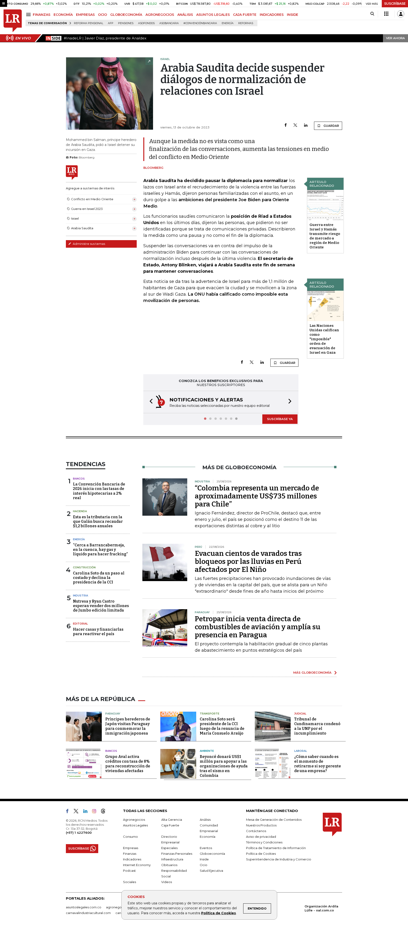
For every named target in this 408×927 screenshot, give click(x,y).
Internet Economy (137, 865)
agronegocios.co (119, 907)
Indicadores (132, 859)
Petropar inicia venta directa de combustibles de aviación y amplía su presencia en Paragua (257, 627)
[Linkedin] (305, 125)
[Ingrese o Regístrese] (400, 13)
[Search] (372, 14)
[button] (149, 402)
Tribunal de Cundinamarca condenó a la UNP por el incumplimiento (317, 726)
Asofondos (146, 23)
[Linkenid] (87, 812)
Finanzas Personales (176, 853)
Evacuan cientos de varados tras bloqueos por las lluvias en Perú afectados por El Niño (248, 561)
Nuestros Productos (261, 825)
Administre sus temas (88, 244)
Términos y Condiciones (264, 842)
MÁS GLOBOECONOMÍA (312, 672)
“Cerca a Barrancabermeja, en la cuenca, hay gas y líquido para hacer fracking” (100, 549)
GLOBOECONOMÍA (126, 15)
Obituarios (169, 865)
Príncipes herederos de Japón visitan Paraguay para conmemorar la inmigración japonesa (127, 726)
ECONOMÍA (63, 15)
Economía (207, 836)
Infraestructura (172, 859)
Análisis (205, 819)
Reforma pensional (88, 23)
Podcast (129, 870)
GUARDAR (331, 126)
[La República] (13, 20)
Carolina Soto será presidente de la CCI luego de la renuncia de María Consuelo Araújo (222, 726)
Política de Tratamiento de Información (276, 848)
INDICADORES (272, 15)
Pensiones (125, 23)
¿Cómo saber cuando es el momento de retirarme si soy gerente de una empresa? (317, 763)
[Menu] (29, 14)
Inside (204, 859)
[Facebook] (286, 125)
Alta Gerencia (171, 819)
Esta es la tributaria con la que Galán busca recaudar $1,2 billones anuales (98, 521)
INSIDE (292, 15)
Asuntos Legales (135, 825)
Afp (110, 23)
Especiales (169, 848)
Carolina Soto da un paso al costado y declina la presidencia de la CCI (98, 577)
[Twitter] (295, 125)
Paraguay (112, 713)
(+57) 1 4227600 (79, 832)
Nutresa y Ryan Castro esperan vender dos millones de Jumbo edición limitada (101, 605)
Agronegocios (134, 819)
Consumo (130, 836)
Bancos (79, 478)
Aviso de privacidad (261, 836)
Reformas (245, 23)
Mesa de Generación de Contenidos (274, 819)
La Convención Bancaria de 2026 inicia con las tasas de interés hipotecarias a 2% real (99, 491)
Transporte (209, 713)
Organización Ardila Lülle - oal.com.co (321, 908)
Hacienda (80, 511)
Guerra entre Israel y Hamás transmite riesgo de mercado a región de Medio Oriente (325, 236)
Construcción (84, 567)
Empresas (130, 848)
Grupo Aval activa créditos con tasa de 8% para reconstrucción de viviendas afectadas (127, 763)
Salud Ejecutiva (211, 870)
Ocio (203, 865)
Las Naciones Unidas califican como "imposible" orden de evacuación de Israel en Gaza (324, 339)
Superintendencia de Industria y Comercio (278, 859)
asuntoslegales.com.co (83, 907)
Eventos (206, 848)
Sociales (129, 882)
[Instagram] (96, 812)
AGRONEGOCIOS (159, 15)
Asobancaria (169, 23)
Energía (228, 23)
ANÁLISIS (185, 15)
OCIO (102, 15)
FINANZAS (41, 15)
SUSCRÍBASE (395, 3)
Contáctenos (256, 831)
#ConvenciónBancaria (200, 23)
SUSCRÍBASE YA (280, 419)
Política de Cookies (218, 913)
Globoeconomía (212, 853)
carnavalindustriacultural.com (88, 913)
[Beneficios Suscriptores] (386, 14)
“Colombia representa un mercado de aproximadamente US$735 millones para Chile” (257, 496)
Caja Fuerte (170, 825)
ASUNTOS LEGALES (213, 15)
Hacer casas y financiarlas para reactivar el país (98, 631)
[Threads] (105, 812)
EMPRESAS (85, 15)
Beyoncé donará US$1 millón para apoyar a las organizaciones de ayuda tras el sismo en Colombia (224, 766)
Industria (80, 595)
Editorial (80, 623)
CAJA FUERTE (244, 15)
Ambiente (207, 751)
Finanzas (129, 853)
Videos (166, 882)
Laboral (300, 751)
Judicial (300, 713)
